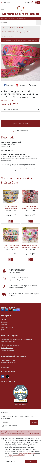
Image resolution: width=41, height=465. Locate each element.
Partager (10, 85)
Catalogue (5, 322)
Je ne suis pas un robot (11, 426)
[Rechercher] (38, 22)
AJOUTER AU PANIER (20, 124)
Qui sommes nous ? (7, 327)
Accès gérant (35, 433)
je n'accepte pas (10, 461)
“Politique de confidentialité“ (16, 455)
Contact (27, 2)
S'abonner (34, 422)
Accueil (5, 28)
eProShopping (20, 433)
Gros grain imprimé (22, 32)
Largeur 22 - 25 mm (7, 36)
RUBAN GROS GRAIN (8, 32)
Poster (34, 85)
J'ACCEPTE (31, 461)
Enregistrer (22, 85)
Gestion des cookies (7, 348)
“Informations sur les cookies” (26, 453)
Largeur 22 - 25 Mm (8, 100)
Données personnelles (7, 350)
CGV (3, 330)
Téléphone (5, 367)
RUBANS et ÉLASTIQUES (16, 28)
